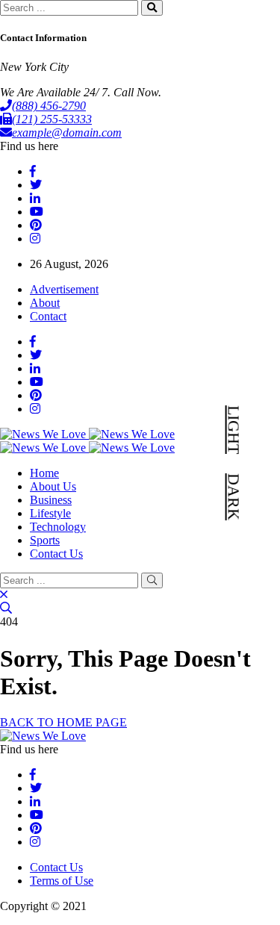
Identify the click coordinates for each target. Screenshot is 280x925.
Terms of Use (61, 880)
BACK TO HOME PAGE (63, 722)
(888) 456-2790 (49, 105)
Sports (45, 540)
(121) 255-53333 (52, 119)
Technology (58, 526)
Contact (48, 316)
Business (51, 499)
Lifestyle (50, 513)
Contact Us (56, 553)
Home (44, 473)
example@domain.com (67, 132)
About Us (53, 486)
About (45, 302)
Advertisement (64, 289)
